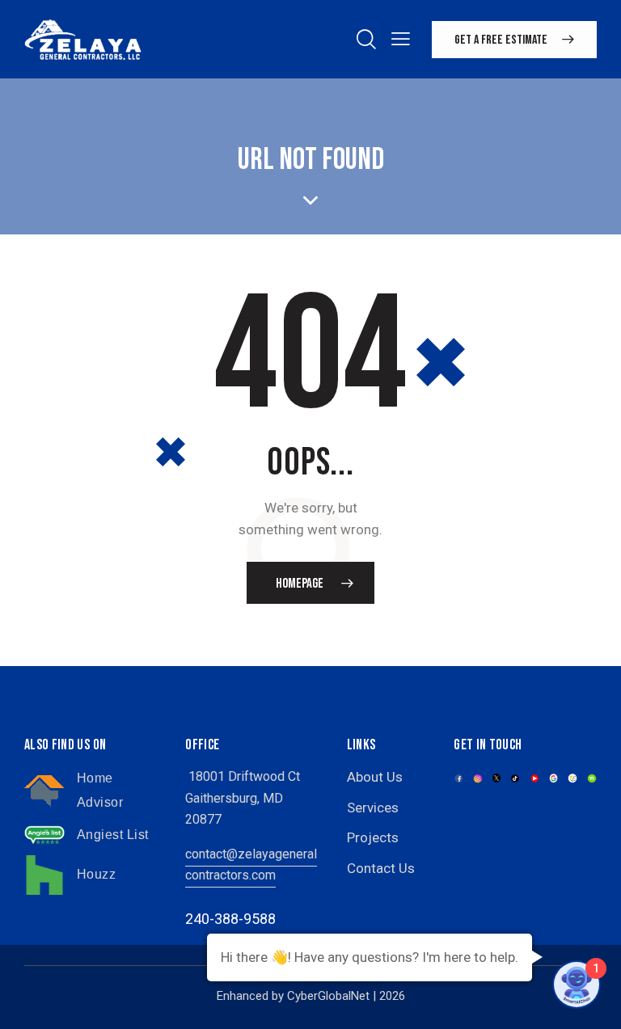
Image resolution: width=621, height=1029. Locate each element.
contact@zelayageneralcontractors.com (251, 865)
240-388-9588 (230, 918)
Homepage (299, 584)
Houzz (96, 874)
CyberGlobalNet (328, 996)
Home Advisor (100, 790)
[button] (400, 38)
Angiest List (113, 834)
